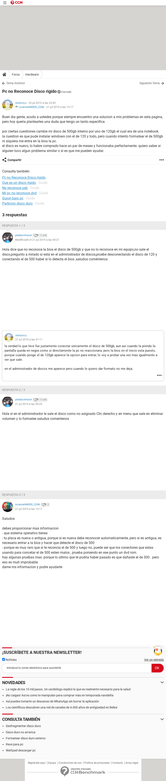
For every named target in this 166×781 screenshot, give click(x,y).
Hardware (32, 74)
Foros (16, 74)
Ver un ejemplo (154, 659)
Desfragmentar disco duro (23, 726)
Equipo (52, 762)
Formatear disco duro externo (26, 738)
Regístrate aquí (36, 762)
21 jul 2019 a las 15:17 (59, 107)
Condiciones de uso (70, 762)
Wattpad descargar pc (21, 750)
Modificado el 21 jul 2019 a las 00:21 (37, 239)
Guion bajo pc (12, 198)
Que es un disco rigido (19, 183)
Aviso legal (132, 762)
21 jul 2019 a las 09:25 (28, 404)
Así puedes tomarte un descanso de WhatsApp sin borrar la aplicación (52, 701)
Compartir (14, 160)
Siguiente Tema (149, 83)
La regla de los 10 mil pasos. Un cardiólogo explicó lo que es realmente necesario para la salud (68, 689)
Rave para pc (14, 744)
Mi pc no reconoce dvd (19, 193)
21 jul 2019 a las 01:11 (28, 339)
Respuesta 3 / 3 (13, 494)
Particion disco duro (17, 203)
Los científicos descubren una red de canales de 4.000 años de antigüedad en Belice (61, 707)
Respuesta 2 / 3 (13, 390)
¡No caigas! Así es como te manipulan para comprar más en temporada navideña (59, 695)
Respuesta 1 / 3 (13, 225)
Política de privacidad (97, 762)
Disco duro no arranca (20, 732)
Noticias (11, 659)
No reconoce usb (15, 188)
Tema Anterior (15, 83)
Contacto (117, 762)
